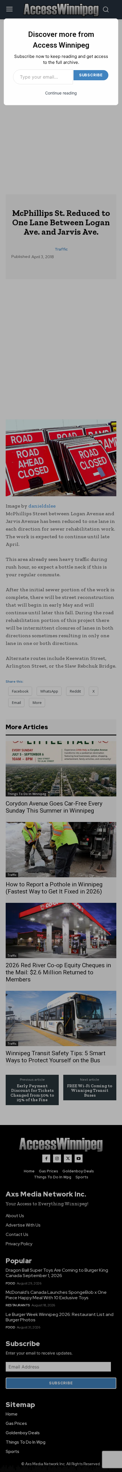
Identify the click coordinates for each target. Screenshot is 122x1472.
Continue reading (61, 93)
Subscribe (91, 75)
